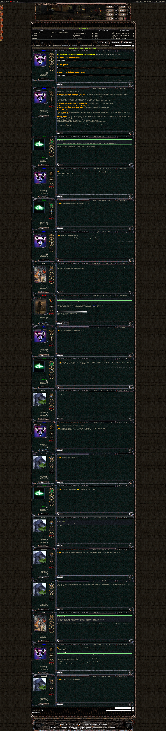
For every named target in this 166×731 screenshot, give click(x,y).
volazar (44, 50)
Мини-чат (15, 1)
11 (126, 390)
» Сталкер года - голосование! (122, 35)
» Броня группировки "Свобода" (81, 37)
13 (126, 454)
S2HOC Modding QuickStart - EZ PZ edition (108, 54)
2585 (47, 158)
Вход (156, 1)
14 (126, 485)
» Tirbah (96, 32)
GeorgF (44, 295)
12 (126, 422)
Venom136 (44, 390)
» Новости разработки (37, 32)
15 (126, 517)
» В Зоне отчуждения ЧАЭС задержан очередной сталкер (88, 33)
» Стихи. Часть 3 (77, 38)
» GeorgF (96, 35)
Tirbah (44, 136)
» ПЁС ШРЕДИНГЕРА (78, 32)
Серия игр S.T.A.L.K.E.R (40, 45)
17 (126, 581)
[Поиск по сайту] (106, 18)
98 (46, 74)
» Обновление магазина (120, 37)
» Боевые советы (77, 35)
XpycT (44, 263)
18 (126, 612)
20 (126, 676)
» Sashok (96, 38)
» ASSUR (96, 37)
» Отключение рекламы (120, 38)
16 (126, 549)
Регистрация (162, 1)
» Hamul (96, 33)
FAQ (11, 1)
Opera (109, 727)
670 (47, 73)
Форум (33, 45)
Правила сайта (5, 1)
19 (126, 644)
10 (126, 359)
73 (46, 318)
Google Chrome (101, 727)
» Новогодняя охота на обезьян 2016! (124, 33)
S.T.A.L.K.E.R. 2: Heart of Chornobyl (53, 45)
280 (47, 160)
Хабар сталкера (44, 78)
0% (47, 75)
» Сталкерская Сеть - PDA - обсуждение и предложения (128, 32)
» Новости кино (36, 37)
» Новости (34, 33)
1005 (47, 317)
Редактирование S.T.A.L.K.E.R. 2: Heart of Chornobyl (72, 45)
